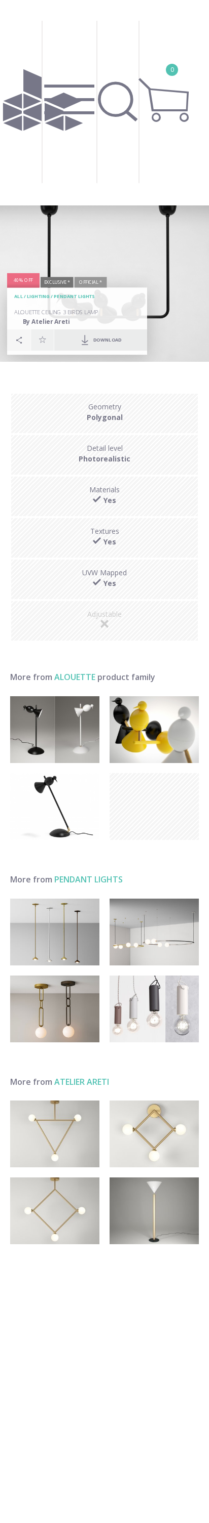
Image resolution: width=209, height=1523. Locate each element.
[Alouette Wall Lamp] (154, 729)
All (18, 296)
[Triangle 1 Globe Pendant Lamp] (54, 1134)
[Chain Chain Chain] (54, 1009)
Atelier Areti (81, 1081)
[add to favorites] (42, 339)
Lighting (38, 296)
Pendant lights (74, 296)
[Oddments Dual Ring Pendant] (154, 932)
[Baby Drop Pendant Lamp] (54, 932)
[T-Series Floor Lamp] (154, 1210)
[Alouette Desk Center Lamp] (54, 729)
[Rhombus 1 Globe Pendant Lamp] (54, 1210)
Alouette (74, 677)
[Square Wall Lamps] (154, 1134)
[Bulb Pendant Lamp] (154, 1009)
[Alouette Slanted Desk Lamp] (54, 806)
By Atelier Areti (46, 321)
